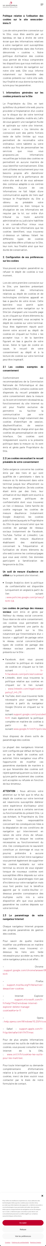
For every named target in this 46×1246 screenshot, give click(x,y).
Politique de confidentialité (20, 1242)
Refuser (23, 1229)
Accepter (23, 1223)
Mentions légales (35, 1242)
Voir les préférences (23, 1236)
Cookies (7, 1242)
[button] (42, 1196)
